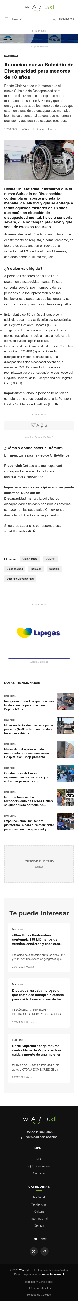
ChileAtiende (30, 559)
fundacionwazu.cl (52, 1274)
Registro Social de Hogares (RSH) (32, 325)
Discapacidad (15, 569)
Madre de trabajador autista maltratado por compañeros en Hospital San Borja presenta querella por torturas (26, 755)
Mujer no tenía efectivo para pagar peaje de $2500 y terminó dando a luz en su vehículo (28, 729)
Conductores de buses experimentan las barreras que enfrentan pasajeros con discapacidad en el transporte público (26, 781)
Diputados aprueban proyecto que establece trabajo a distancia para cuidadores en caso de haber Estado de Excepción (39, 997)
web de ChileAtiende (53, 455)
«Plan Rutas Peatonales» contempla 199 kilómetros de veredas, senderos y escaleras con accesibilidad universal (36, 941)
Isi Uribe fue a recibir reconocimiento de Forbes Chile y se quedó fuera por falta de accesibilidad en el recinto (28, 803)
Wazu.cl (29, 129)
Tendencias (39, 1204)
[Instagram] (44, 1251)
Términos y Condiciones (39, 1282)
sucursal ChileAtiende (27, 476)
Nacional (11, 56)
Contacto (39, 1173)
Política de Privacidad (39, 1288)
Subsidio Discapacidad (20, 578)
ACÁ (31, 531)
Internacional (39, 1218)
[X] (34, 1251)
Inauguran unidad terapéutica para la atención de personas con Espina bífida (29, 705)
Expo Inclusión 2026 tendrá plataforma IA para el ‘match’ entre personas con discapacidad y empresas (29, 827)
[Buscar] (54, 19)
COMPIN (51, 559)
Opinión (39, 1225)
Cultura (39, 1211)
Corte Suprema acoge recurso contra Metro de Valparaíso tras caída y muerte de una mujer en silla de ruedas (36, 1052)
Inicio (39, 1159)
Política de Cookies (39, 1294)
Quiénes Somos (39, 1166)
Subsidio (54, 569)
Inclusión (36, 569)
